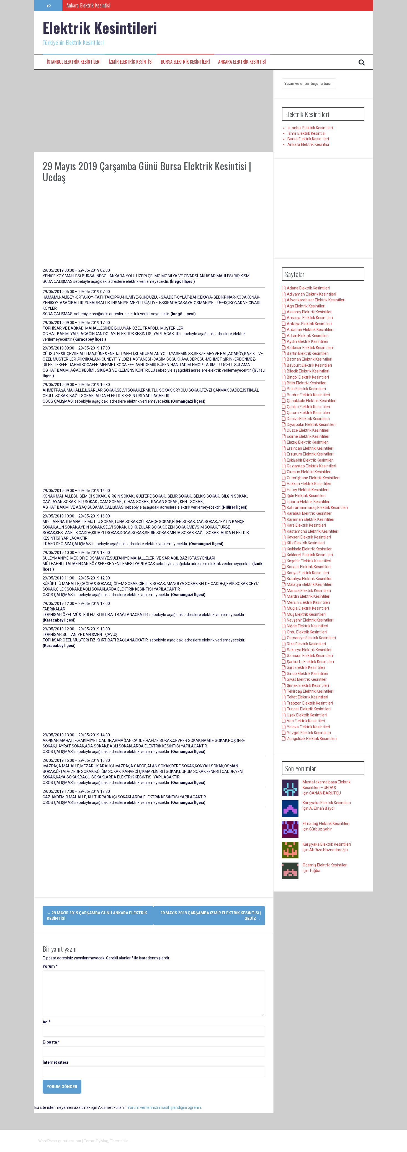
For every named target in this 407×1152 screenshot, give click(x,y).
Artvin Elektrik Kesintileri (308, 335)
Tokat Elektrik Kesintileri (307, 697)
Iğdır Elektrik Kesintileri (306, 496)
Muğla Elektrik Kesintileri (308, 608)
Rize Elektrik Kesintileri (306, 644)
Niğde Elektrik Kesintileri (307, 626)
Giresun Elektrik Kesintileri (309, 472)
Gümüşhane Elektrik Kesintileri (313, 478)
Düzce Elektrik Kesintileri (308, 430)
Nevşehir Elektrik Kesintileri (310, 620)
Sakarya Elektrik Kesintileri (310, 650)
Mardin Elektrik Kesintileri (308, 596)
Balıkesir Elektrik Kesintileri (310, 347)
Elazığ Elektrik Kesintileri (308, 442)
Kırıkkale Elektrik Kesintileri (310, 549)
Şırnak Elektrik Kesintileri (308, 685)
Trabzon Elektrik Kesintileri (310, 703)
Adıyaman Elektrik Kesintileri (311, 294)
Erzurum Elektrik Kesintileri (310, 454)
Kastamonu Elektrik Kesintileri (312, 531)
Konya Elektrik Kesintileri (308, 573)
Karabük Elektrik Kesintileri (310, 513)
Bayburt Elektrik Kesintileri (309, 365)
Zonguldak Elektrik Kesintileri (312, 739)
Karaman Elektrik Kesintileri (310, 519)
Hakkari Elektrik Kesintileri (309, 484)
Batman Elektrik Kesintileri (309, 359)
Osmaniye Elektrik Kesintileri (311, 638)
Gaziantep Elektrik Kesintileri (311, 466)
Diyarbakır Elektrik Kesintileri (311, 425)
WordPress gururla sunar (60, 1141)
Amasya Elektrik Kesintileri (310, 318)
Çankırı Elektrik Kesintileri (308, 407)
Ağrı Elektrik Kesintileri (306, 306)
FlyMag (102, 1141)
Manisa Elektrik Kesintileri (309, 590)
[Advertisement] (154, 111)
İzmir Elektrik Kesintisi (131, 62)
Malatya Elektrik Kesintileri (309, 585)
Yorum (50, 966)
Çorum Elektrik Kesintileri (308, 413)
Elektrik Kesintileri (100, 27)
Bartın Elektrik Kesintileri (308, 353)
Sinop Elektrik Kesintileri (307, 673)
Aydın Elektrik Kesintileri (307, 342)
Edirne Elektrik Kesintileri (308, 436)
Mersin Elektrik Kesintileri (308, 602)
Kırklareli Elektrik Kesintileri (310, 555)
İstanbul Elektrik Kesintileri (74, 62)
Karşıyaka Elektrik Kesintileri (327, 803)
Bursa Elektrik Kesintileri (185, 62)
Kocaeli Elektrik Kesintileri (309, 567)
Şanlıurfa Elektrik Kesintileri (310, 662)
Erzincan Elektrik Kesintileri (310, 448)
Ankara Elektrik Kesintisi (88, 5)
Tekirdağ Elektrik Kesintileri (310, 691)
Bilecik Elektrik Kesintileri (308, 371)
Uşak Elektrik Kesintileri (307, 715)
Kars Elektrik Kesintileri (306, 525)
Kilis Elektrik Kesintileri (306, 543)
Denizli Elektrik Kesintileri (308, 418)
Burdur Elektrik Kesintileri (308, 395)
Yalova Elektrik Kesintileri (308, 727)
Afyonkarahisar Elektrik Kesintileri (316, 300)
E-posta (51, 1042)
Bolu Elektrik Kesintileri (306, 389)
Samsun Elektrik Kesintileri (310, 656)
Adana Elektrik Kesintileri (308, 288)
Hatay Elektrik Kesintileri (307, 490)
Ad (46, 1022)
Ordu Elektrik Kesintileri (307, 632)
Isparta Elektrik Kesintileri (308, 501)
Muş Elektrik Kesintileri (306, 614)
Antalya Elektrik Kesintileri (309, 324)
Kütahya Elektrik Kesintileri (310, 579)
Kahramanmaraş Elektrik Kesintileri (317, 508)
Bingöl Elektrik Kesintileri (308, 377)
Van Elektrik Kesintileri (306, 721)
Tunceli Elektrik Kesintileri (309, 709)
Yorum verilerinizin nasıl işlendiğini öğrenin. (164, 1107)
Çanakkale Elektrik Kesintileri (311, 401)
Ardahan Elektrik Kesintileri (310, 330)
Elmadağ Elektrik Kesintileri (326, 824)
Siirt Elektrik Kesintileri (306, 668)
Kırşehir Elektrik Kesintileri (309, 561)
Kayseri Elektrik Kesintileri (309, 537)
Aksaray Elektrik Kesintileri (310, 312)
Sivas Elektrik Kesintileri (307, 679)
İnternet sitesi (55, 1062)
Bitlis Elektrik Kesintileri (306, 383)
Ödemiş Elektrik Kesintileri (325, 865)
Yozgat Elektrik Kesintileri (309, 733)
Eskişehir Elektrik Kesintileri (310, 460)
